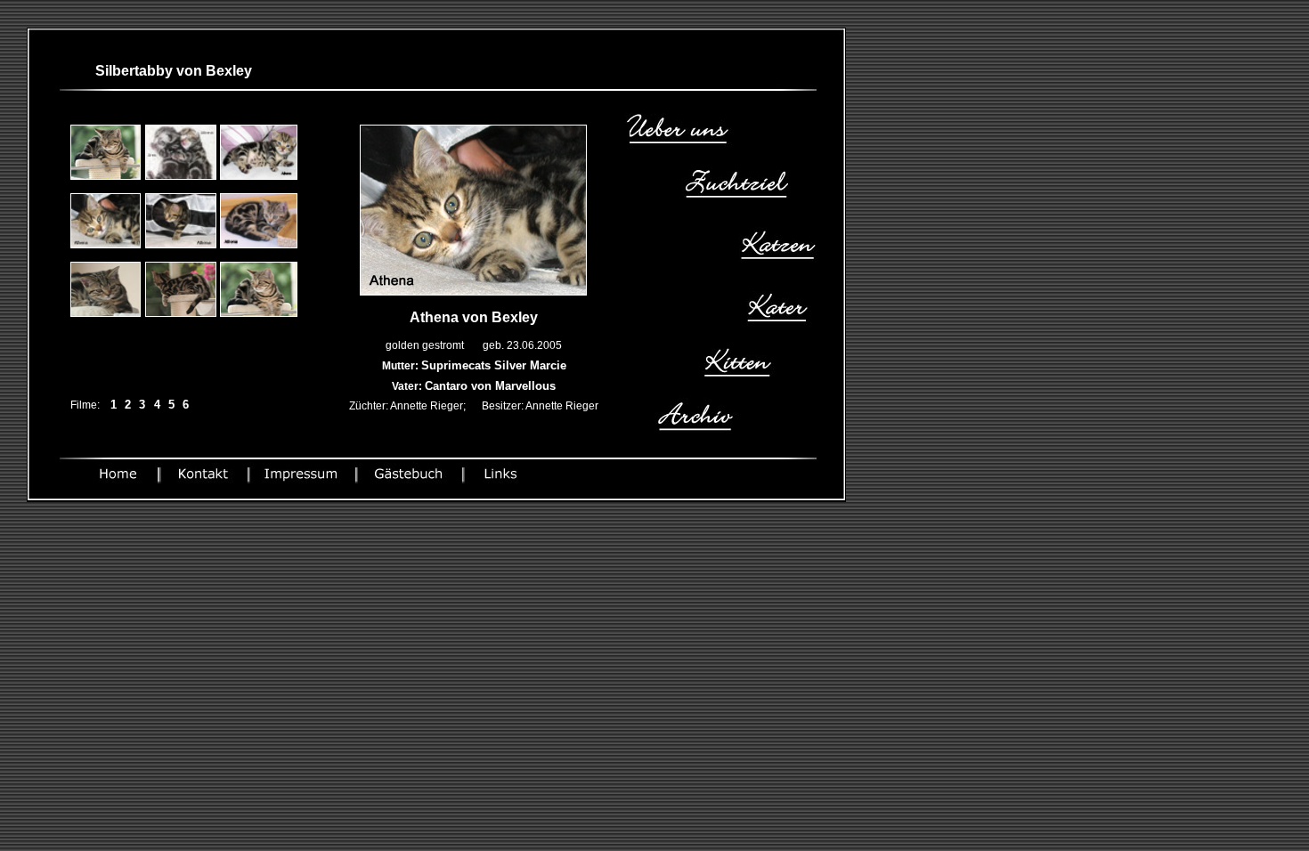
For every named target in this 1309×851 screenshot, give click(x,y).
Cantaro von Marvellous (490, 386)
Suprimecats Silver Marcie (493, 365)
